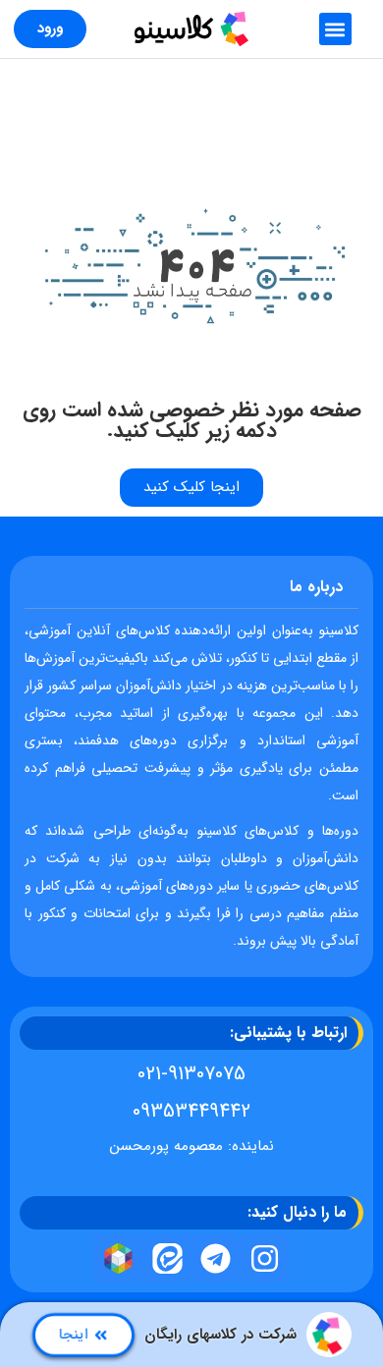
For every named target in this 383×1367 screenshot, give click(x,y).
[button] (335, 29)
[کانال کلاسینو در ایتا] (167, 1259)
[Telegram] (216, 1259)
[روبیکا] (118, 1259)
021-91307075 (191, 1074)
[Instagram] (265, 1259)
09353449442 (191, 1111)
